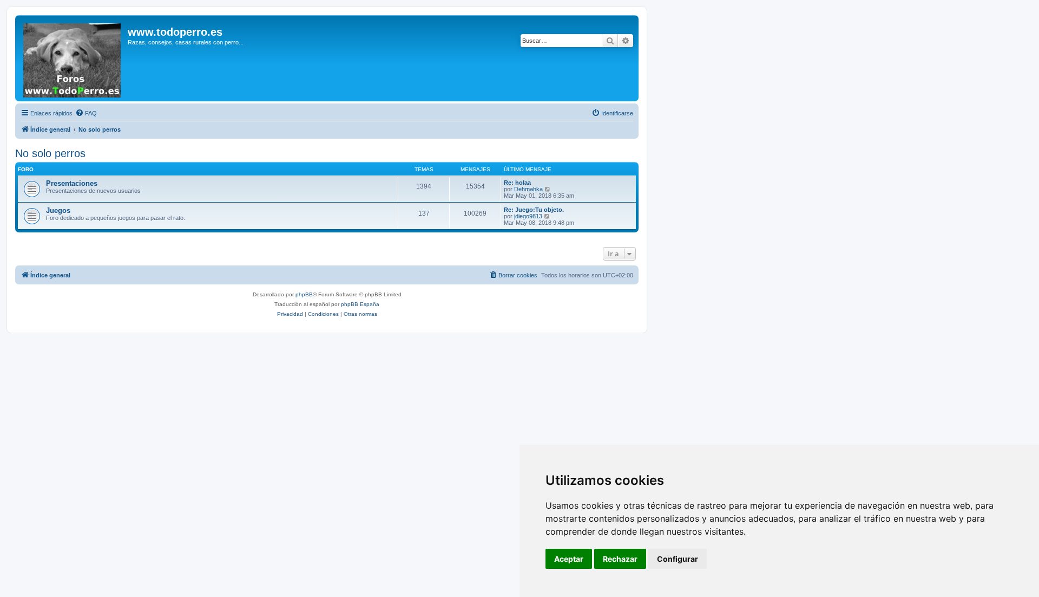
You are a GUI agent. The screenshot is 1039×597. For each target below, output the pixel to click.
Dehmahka (528, 189)
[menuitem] (86, 113)
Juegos (58, 210)
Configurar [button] (677, 558)
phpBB (304, 294)
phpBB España (360, 304)
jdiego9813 (528, 216)
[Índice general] (73, 58)
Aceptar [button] (568, 558)
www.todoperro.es (175, 32)
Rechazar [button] (620, 558)
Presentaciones (71, 183)
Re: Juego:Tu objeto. (534, 209)
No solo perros (50, 153)
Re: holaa (517, 182)
